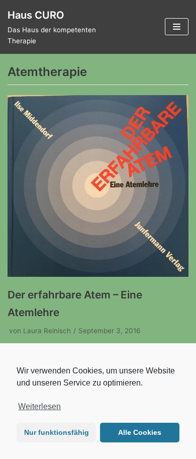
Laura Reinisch (47, 331)
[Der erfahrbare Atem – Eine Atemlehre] (98, 274)
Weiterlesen (39, 406)
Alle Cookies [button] (139, 432)
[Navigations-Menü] (176, 26)
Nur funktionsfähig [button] (56, 432)
